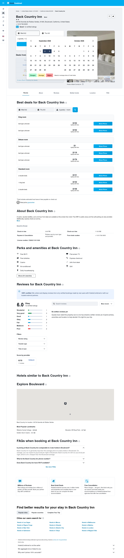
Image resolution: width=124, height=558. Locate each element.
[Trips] (3, 31)
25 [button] (54, 65)
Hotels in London (87, 528)
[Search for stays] (3, 13)
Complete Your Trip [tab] (53, 513)
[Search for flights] (3, 9)
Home (17, 11)
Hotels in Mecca (55, 522)
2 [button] (44, 51)
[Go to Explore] (3, 25)
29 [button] (40, 70)
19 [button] (59, 60)
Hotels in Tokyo (55, 530)
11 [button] (54, 56)
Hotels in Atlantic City (57, 528)
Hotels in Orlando (55, 525)
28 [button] (35, 70)
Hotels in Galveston (23, 530)
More (18, 221)
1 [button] (40, 51)
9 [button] (44, 56)
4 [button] (54, 51)
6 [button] (74, 56)
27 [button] (31, 70)
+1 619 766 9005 (22, 24)
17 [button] (49, 60)
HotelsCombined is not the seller (29, 545)
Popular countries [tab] (37, 513)
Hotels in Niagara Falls (89, 530)
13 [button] (31, 60)
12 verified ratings (30, 27)
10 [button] (49, 56)
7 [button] (35, 56)
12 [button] (59, 56)
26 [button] (59, 65)
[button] (3, 3)
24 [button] (49, 65)
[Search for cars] (3, 17)
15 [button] (40, 60)
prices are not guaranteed (60, 540)
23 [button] (45, 65)
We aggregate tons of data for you (29, 549)
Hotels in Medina (87, 525)
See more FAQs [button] (51, 467)
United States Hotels (27, 11)
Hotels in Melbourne (88, 522)
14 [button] (35, 60)
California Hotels (44, 11)
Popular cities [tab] (23, 513)
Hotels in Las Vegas (23, 522)
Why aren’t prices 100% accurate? (29, 552)
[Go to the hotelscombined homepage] (14, 3)
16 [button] (45, 60)
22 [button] (40, 65)
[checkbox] (26, 362)
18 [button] (54, 60)
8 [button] (40, 56)
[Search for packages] (3, 21)
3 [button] (49, 51)
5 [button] (58, 51)
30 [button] (45, 70)
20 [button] (31, 65)
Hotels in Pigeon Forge (24, 525)
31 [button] (93, 70)
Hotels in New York (23, 528)
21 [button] (35, 65)
